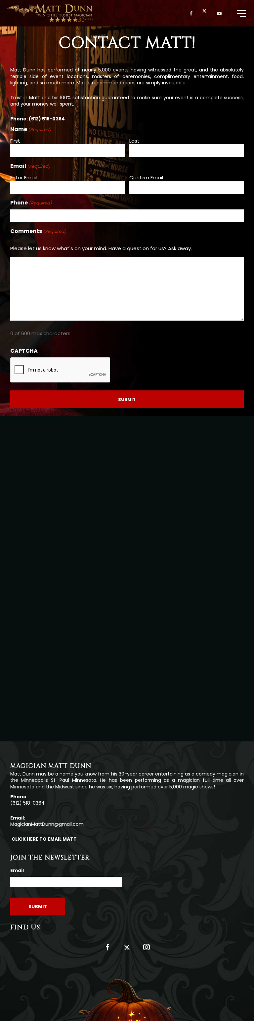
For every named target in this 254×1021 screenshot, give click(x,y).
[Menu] (241, 13)
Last (134, 140)
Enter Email (23, 177)
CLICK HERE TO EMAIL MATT (44, 839)
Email (19, 870)
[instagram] (146, 949)
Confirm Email (146, 177)
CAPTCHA (24, 351)
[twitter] (206, 13)
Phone (31, 202)
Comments (38, 231)
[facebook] (191, 13)
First (15, 140)
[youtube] (219, 13)
